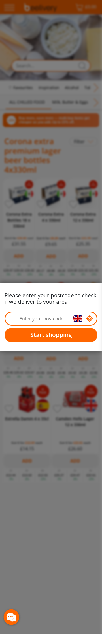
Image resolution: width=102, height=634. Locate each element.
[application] (11, 617)
